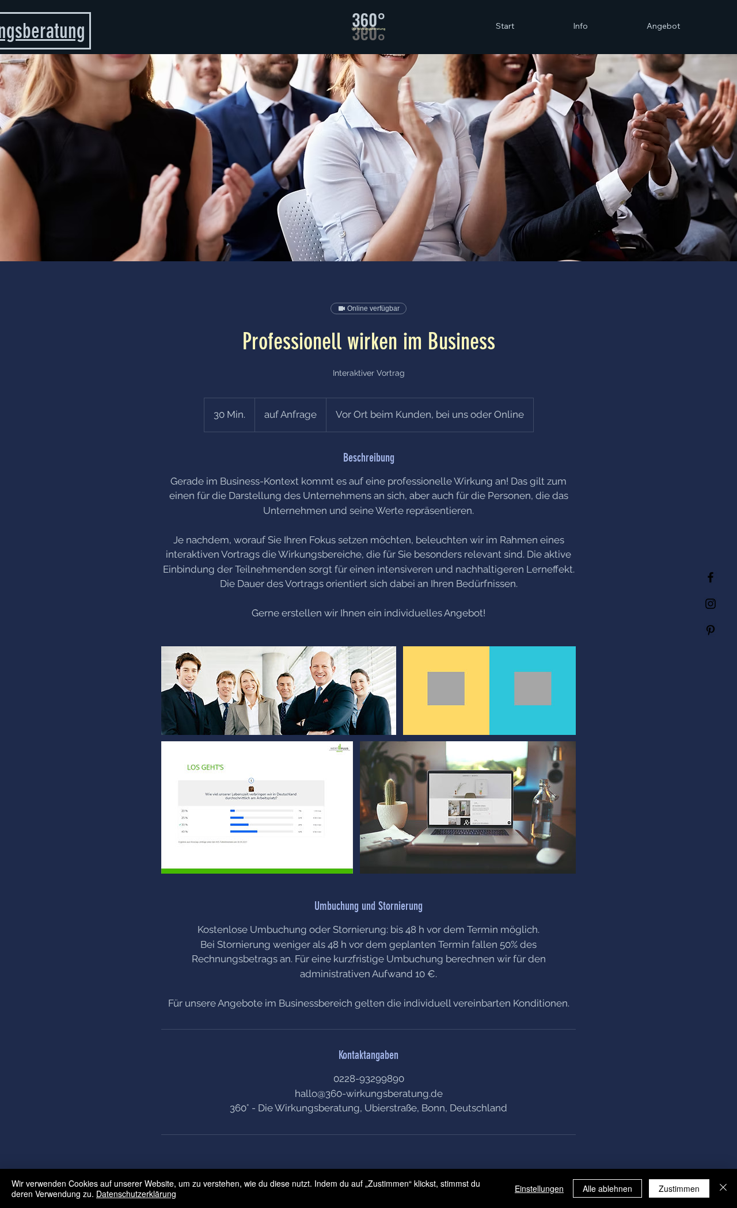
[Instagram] (710, 604)
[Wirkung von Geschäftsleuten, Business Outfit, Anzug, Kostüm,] (278, 690)
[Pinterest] (710, 630)
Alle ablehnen (607, 1188)
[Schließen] (723, 1188)
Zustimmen (679, 1188)
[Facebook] (710, 577)
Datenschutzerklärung (136, 1193)
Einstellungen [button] (539, 1188)
